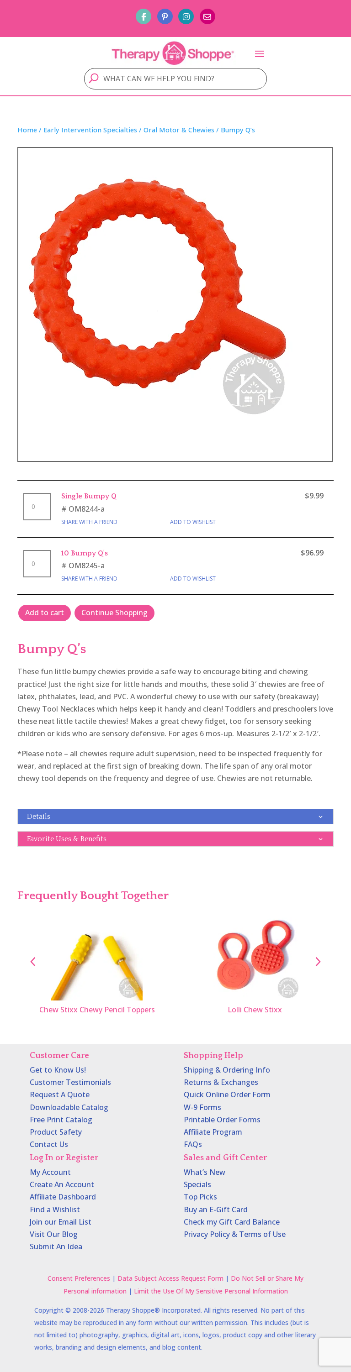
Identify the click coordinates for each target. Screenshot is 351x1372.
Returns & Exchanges (221, 1082)
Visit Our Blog (54, 1234)
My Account (50, 1172)
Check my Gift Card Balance (232, 1222)
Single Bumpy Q (89, 496)
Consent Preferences (79, 1278)
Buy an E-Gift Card (216, 1209)
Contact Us (49, 1144)
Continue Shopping (114, 612)
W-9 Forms (202, 1107)
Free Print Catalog (61, 1120)
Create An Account (62, 1184)
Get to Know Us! (58, 1070)
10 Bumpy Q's (84, 553)
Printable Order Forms (222, 1120)
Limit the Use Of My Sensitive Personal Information (211, 1291)
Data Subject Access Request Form (170, 1278)
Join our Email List (60, 1222)
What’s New (204, 1172)
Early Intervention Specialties (90, 129)
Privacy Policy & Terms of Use (235, 1234)
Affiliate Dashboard (63, 1197)
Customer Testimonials (70, 1082)
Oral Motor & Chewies (179, 129)
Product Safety (56, 1132)
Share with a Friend (89, 522)
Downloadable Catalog (69, 1107)
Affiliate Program (213, 1132)
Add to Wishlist (193, 522)
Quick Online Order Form (227, 1094)
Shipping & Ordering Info (227, 1070)
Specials (197, 1184)
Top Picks (200, 1197)
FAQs (193, 1144)
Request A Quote (60, 1094)
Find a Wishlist (55, 1209)
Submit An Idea (56, 1246)
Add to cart (44, 612)
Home (27, 129)
